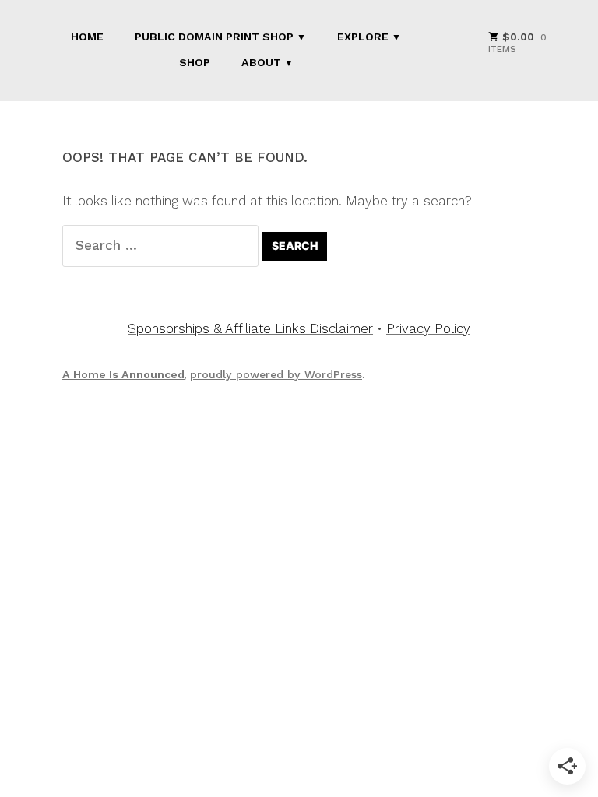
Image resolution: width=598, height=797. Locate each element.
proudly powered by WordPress (276, 374)
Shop (194, 62)
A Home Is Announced (123, 374)
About (261, 62)
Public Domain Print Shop (214, 36)
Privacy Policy (428, 328)
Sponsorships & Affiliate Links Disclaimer (250, 328)
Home (87, 36)
